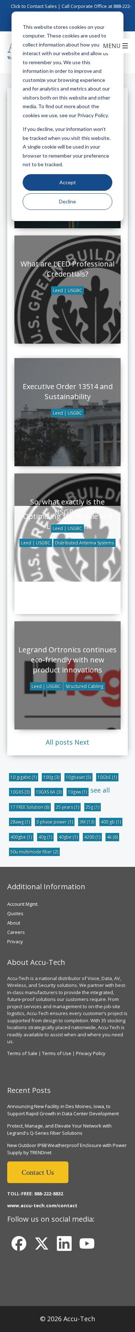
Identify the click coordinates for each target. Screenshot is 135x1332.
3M (87, 822)
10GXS (20, 792)
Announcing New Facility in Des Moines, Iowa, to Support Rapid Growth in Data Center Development (63, 1110)
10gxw (77, 792)
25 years (67, 807)
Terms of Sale (22, 1053)
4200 (92, 837)
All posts (59, 742)
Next (82, 742)
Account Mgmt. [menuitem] (23, 904)
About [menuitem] (13, 922)
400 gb (111, 822)
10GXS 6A (49, 792)
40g (45, 837)
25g (92, 807)
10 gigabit (23, 777)
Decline (67, 201)
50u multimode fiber (34, 852)
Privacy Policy (90, 1053)
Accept (67, 182)
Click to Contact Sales (34, 6)
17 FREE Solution (29, 807)
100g (51, 777)
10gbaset (78, 777)
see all (100, 790)
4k (112, 837)
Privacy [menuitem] (15, 941)
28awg (20, 822)
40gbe (68, 837)
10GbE (107, 777)
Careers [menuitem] (16, 932)
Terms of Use (56, 1053)
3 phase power (54, 822)
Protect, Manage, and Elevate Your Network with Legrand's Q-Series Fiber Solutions (59, 1129)
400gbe (21, 837)
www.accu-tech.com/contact (42, 1205)
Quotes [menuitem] (15, 913)
